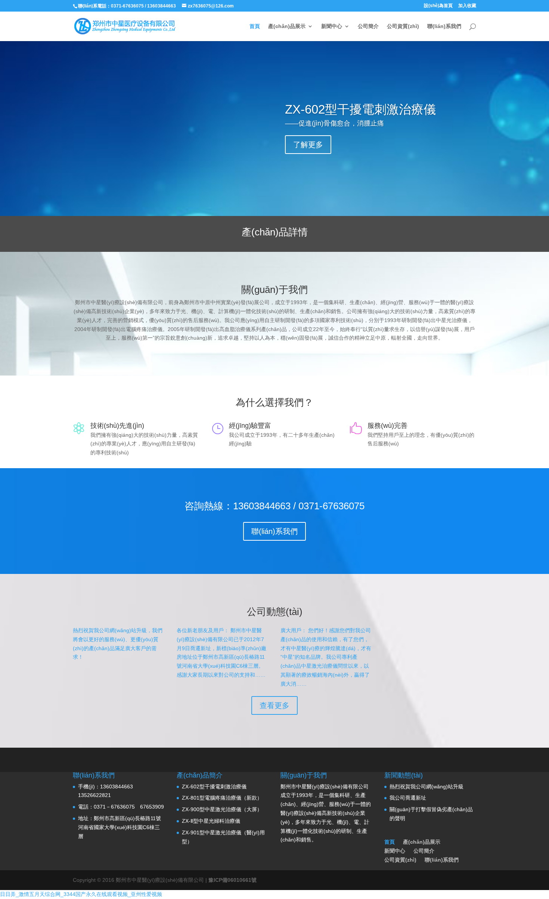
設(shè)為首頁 (438, 5)
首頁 (254, 26)
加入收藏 (467, 5)
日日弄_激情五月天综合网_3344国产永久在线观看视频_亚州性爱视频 (81, 894)
